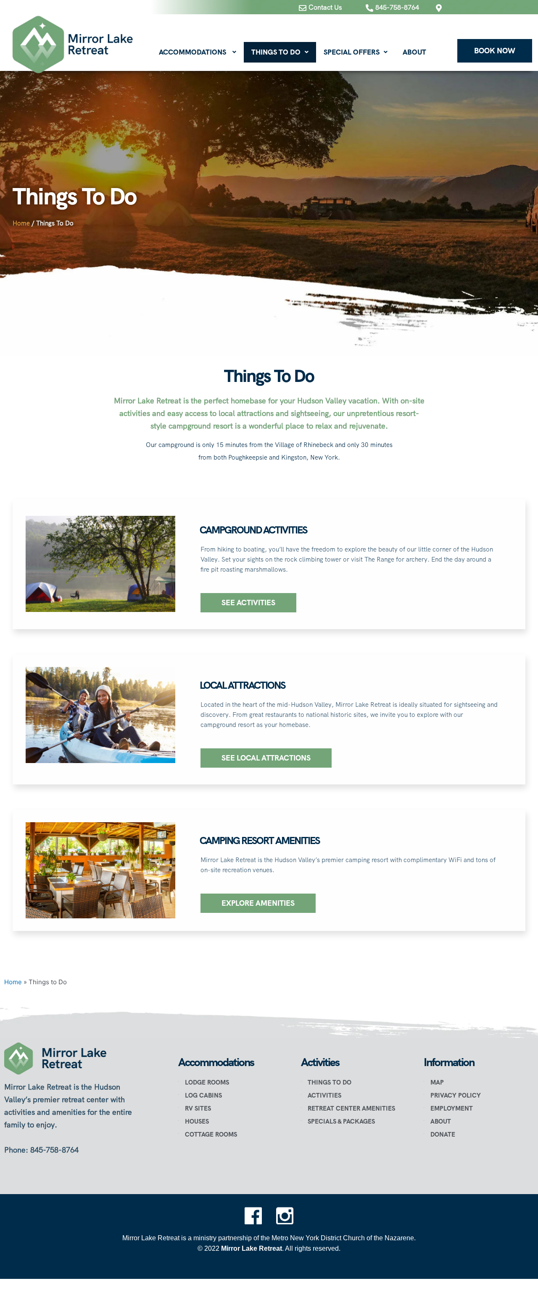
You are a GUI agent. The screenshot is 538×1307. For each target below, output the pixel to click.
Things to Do (276, 52)
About (414, 52)
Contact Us (325, 7)
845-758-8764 (397, 7)
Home (21, 223)
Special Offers (352, 52)
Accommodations (192, 52)
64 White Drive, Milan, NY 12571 (477, 21)
